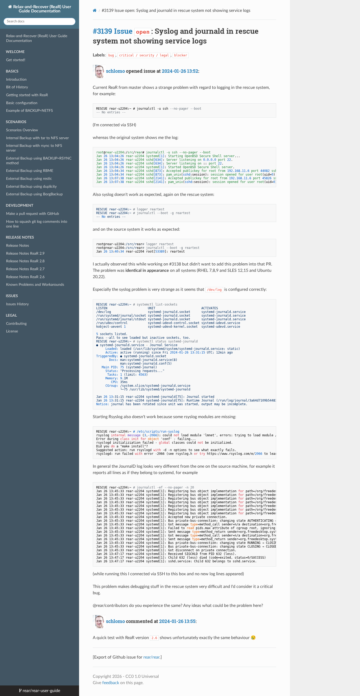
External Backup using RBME (29, 171)
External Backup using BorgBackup (34, 194)
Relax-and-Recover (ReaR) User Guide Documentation (41, 9)
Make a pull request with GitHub (32, 214)
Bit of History (17, 87)
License (12, 331)
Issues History (17, 304)
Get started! (15, 60)
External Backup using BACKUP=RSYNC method (38, 160)
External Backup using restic (29, 179)
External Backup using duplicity (31, 186)
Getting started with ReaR (27, 95)
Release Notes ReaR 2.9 (25, 253)
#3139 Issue (113, 31)
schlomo (115, 71)
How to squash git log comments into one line (36, 224)
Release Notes (17, 246)
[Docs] (95, 10)
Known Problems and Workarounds (35, 285)
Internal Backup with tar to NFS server (37, 138)
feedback (110, 683)
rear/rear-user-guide (41, 691)
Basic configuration (21, 103)
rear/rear (151, 657)
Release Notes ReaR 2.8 (25, 261)
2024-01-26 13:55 (177, 621)
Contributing (16, 324)
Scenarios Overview (22, 130)
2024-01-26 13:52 (180, 71)
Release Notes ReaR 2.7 (25, 269)
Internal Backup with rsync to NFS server (34, 148)
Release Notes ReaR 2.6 (25, 277)
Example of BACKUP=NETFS (29, 111)
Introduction (16, 79)
